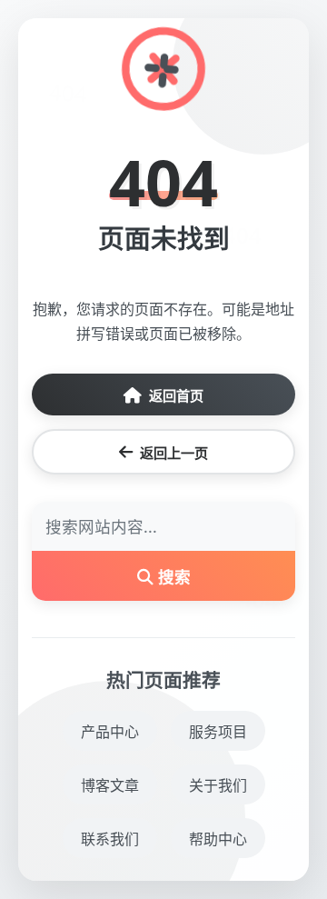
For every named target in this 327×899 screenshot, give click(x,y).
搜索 (172, 576)
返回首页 (176, 395)
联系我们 (110, 839)
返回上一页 (174, 453)
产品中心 (110, 732)
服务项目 (218, 732)
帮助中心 (218, 839)
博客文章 (110, 785)
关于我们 (218, 785)
